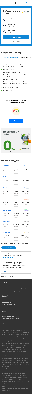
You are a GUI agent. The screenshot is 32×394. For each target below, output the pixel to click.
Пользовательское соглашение (10, 318)
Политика (4, 314)
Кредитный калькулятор (8, 304)
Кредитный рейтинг (7, 309)
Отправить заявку (16, 37)
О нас (3, 323)
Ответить (5, 271)
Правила (4, 311)
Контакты (4, 326)
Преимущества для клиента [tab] (10, 57)
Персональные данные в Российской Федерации (15, 321)
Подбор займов (6, 306)
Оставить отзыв (8, 247)
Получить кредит (6, 302)
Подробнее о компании (16, 41)
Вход (29, 3)
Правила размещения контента (10, 316)
